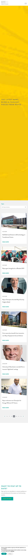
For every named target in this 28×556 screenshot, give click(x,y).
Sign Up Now (7, 498)
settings (12, 551)
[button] (5, 416)
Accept (4, 553)
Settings (10, 553)
